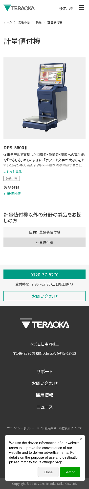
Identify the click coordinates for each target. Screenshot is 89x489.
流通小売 (11, 178)
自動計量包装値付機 (44, 232)
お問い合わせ (45, 383)
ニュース (45, 407)
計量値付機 (12, 193)
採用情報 (44, 395)
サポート (44, 371)
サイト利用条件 (46, 428)
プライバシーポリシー (20, 428)
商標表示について (70, 428)
